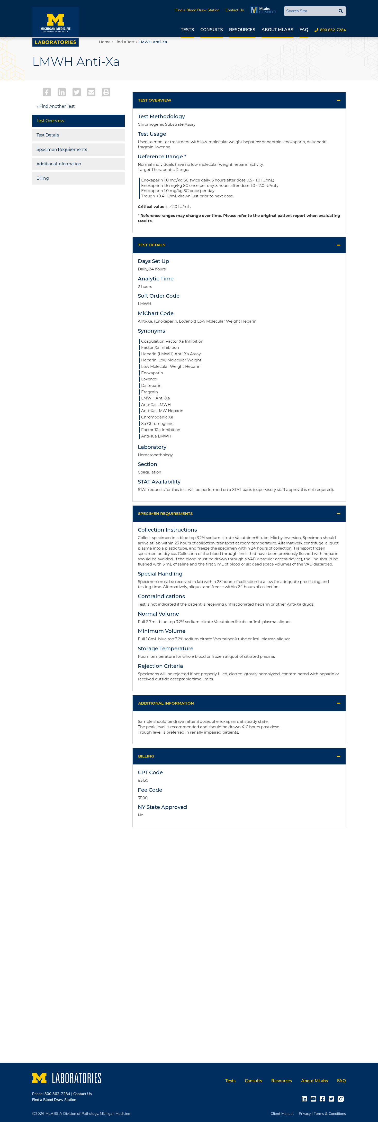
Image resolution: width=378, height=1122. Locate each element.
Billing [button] (146, 756)
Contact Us (235, 10)
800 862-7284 (333, 29)
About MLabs (277, 30)
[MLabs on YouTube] (314, 1098)
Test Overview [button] (154, 100)
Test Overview (50, 120)
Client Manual (282, 1113)
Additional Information (59, 163)
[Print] (106, 92)
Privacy (305, 1113)
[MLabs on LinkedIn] (305, 1098)
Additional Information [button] (166, 703)
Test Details (48, 135)
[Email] (91, 92)
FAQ (304, 30)
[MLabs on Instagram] (342, 1098)
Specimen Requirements (62, 149)
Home (105, 42)
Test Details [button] (151, 244)
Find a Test (124, 42)
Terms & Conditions (330, 1113)
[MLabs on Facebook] (323, 1098)
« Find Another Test (56, 106)
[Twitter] (77, 92)
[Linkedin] (62, 92)
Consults (211, 30)
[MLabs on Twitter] (332, 1098)
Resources (242, 30)
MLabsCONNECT (264, 10)
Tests (187, 30)
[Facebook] (47, 92)
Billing (43, 178)
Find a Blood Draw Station (197, 10)
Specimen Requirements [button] (165, 513)
